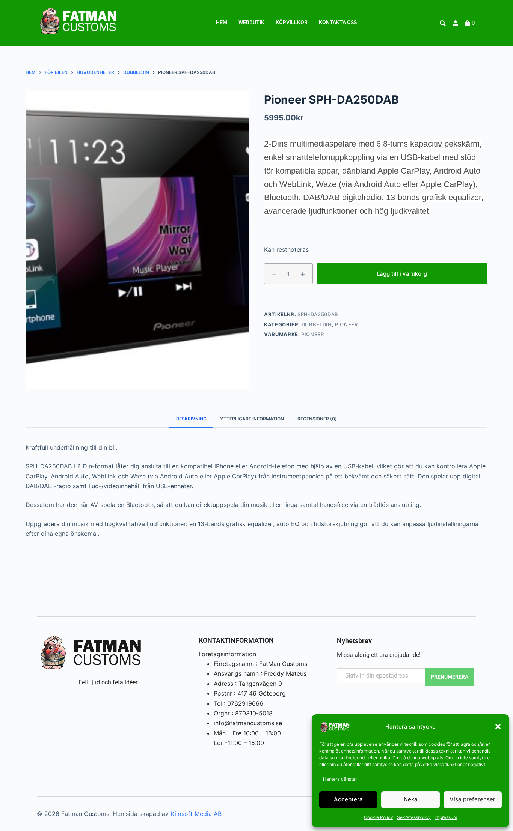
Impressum (446, 817)
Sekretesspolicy (414, 817)
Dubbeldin (317, 324)
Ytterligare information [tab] (252, 419)
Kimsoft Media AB (196, 814)
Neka (411, 799)
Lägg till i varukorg (402, 273)
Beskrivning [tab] (191, 419)
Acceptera (348, 799)
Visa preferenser (472, 799)
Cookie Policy (378, 817)
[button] (498, 726)
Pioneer (346, 324)
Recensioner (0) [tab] (317, 419)
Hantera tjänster (340, 779)
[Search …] (443, 23)
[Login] (456, 23)
